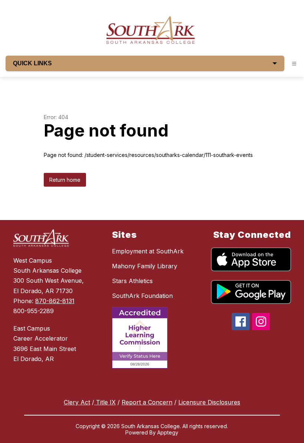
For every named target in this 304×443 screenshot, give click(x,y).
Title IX (105, 402)
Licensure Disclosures (209, 402)
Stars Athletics (132, 281)
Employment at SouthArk (148, 251)
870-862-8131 (55, 301)
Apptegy (167, 432)
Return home (64, 180)
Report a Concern (147, 402)
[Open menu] (294, 63)
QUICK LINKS (32, 63)
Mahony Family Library (144, 266)
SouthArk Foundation (142, 295)
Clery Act (77, 402)
